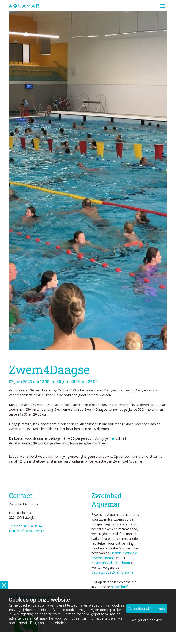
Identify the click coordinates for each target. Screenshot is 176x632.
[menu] (162, 4)
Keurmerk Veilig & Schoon (110, 562)
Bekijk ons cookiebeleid (48, 623)
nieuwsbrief (119, 587)
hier (111, 438)
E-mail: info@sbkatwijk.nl (27, 531)
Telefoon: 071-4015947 (26, 526)
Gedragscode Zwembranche (112, 572)
